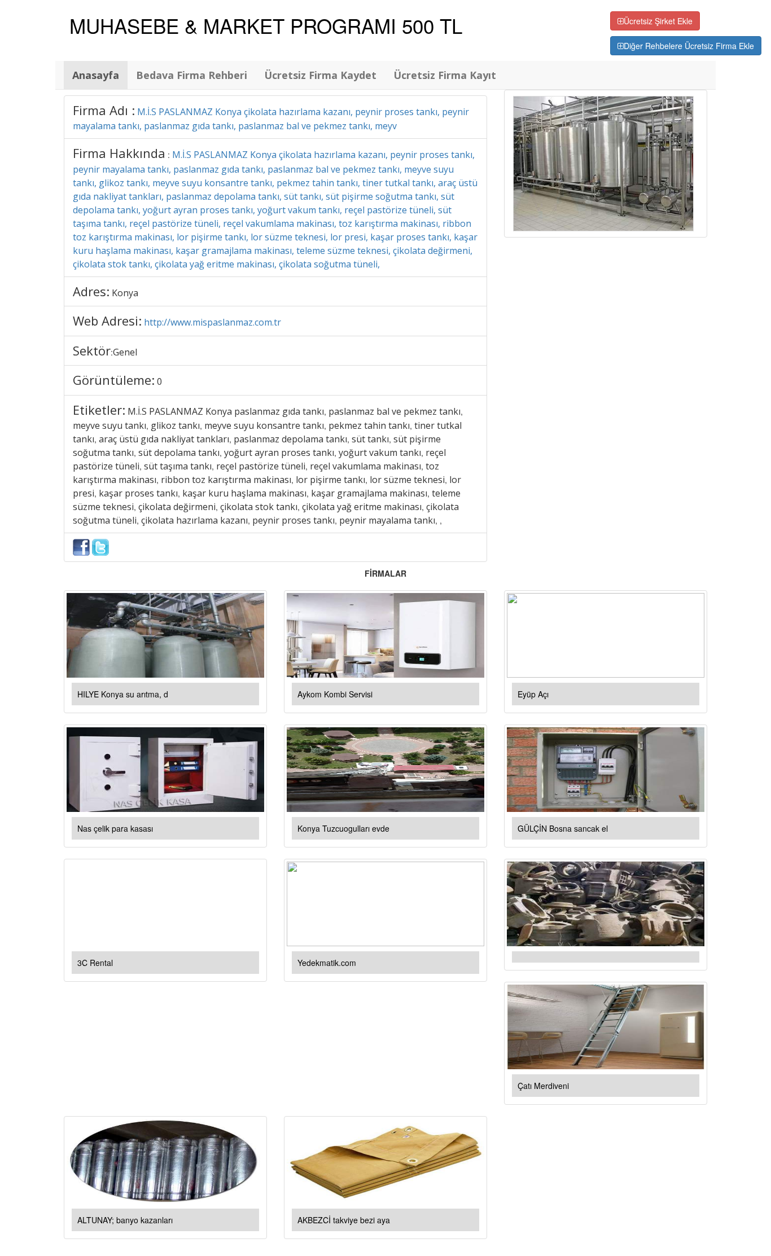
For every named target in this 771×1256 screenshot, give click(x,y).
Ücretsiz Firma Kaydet (320, 75)
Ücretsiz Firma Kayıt (444, 75)
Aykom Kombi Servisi (335, 694)
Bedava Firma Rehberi (191, 75)
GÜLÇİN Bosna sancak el (563, 828)
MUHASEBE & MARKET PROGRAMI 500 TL (265, 25)
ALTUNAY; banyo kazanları (125, 1220)
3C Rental (95, 962)
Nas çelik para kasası (115, 828)
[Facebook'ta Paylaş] (81, 546)
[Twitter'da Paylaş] (100, 546)
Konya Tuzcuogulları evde (343, 828)
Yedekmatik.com (326, 962)
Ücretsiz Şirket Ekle (658, 21)
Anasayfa (95, 75)
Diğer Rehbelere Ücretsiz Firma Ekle (689, 45)
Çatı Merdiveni (543, 1085)
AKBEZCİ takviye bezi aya (343, 1220)
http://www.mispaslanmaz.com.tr (212, 322)
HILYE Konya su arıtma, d (122, 694)
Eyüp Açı (533, 694)
